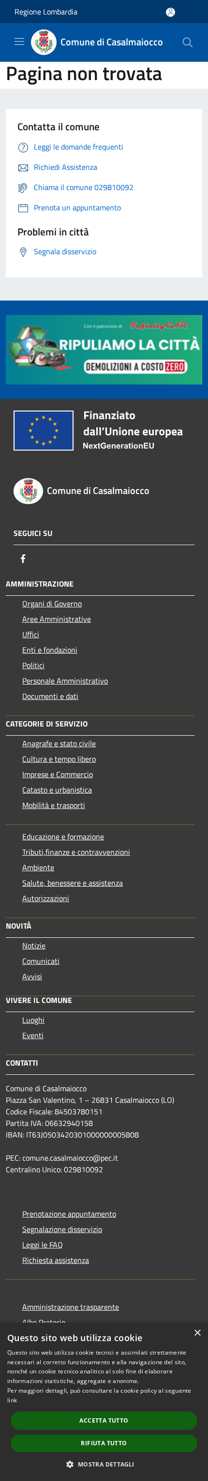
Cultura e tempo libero (59, 759)
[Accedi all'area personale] (170, 12)
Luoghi (33, 1020)
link (12, 1400)
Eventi (33, 1035)
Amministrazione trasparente (70, 1307)
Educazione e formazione (63, 836)
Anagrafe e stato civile (59, 743)
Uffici (30, 634)
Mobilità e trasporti (53, 805)
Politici (33, 665)
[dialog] (104, 1402)
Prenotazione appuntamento (69, 1214)
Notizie (33, 945)
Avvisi (32, 976)
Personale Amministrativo (65, 680)
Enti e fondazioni (49, 650)
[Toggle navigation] (19, 41)
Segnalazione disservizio (62, 1229)
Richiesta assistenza (55, 1260)
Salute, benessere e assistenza (72, 883)
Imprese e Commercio (57, 774)
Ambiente (38, 867)
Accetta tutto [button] (103, 1420)
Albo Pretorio (43, 1322)
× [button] (197, 1333)
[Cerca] (187, 42)
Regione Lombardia (46, 11)
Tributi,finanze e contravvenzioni (76, 852)
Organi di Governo (52, 603)
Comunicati (40, 961)
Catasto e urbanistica (57, 789)
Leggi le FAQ (42, 1244)
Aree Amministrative (56, 619)
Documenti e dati (50, 696)
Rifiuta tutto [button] (104, 1443)
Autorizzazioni (45, 898)
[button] (104, 1464)
